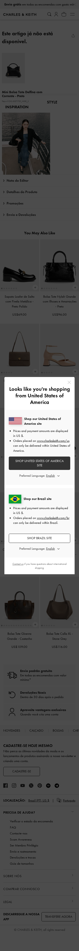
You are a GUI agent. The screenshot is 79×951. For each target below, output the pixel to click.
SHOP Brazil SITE (39, 538)
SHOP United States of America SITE (39, 463)
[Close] (69, 382)
